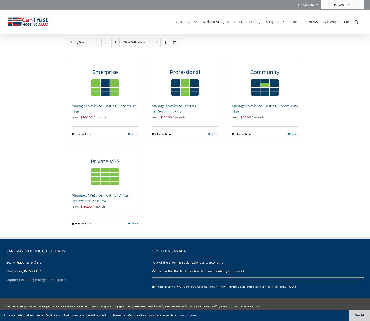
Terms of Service (162, 287)
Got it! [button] (359, 315)
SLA (291, 287)
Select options (83, 134)
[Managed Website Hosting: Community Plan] (265, 77)
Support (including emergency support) (36, 280)
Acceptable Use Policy (211, 287)
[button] (356, 22)
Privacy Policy (185, 287)
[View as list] (174, 42)
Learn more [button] (187, 315)
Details (134, 134)
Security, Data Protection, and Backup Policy (257, 287)
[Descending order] (115, 42)
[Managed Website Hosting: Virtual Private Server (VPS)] (105, 166)
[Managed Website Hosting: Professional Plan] (184, 77)
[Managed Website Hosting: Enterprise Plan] (105, 77)
